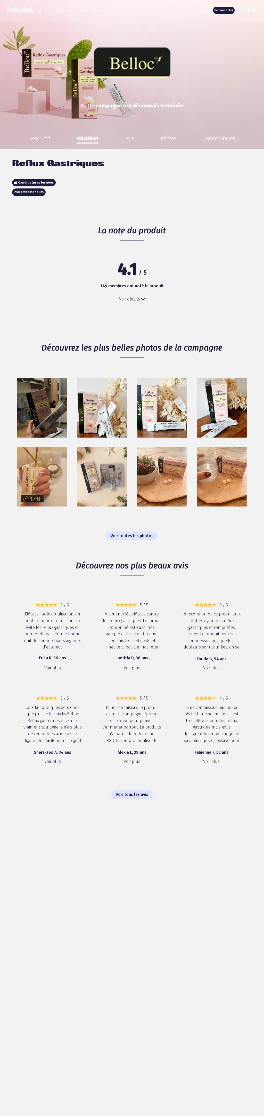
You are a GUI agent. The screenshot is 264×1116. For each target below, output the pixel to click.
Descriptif (39, 138)
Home (47, 10)
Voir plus (52, 668)
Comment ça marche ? (113, 10)
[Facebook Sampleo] (248, 10)
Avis (129, 138)
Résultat (87, 138)
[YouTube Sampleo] (254, 10)
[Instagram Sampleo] (243, 10)
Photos (168, 138)
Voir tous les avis (132, 794)
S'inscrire (206, 10)
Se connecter (223, 10)
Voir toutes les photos (132, 535)
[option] (39, 138)
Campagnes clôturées (75, 10)
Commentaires (219, 138)
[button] (238, 10)
